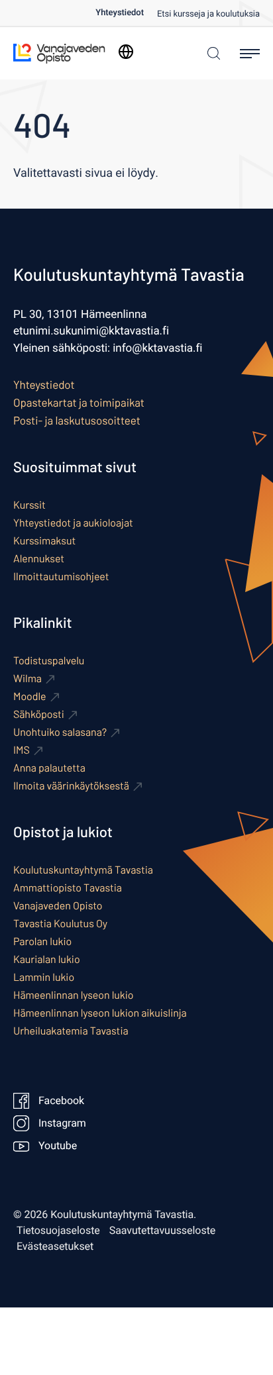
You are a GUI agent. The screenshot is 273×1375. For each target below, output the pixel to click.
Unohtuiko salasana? (60, 732)
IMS (21, 750)
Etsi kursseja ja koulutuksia (208, 14)
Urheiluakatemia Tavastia (71, 1031)
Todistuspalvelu (48, 660)
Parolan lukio (42, 941)
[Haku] (210, 53)
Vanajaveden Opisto (57, 905)
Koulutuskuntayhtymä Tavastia (83, 870)
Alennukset (38, 558)
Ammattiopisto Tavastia (67, 888)
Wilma (27, 678)
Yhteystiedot (119, 13)
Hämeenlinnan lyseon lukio (73, 995)
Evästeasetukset (55, 1246)
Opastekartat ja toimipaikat (78, 402)
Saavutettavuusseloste (162, 1231)
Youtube (57, 1146)
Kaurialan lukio (46, 959)
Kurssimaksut (44, 541)
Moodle (29, 696)
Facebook (61, 1101)
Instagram (62, 1123)
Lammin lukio (43, 977)
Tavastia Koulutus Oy (60, 923)
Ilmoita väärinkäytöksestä (71, 786)
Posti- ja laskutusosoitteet (76, 420)
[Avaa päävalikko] (250, 54)
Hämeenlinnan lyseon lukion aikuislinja (100, 1013)
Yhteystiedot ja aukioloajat (73, 523)
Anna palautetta (49, 768)
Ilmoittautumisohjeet (61, 576)
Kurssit (29, 505)
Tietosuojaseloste (58, 1231)
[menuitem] (126, 13)
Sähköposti (38, 714)
